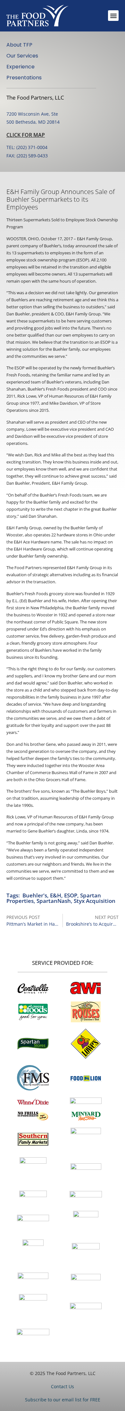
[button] (113, 15)
